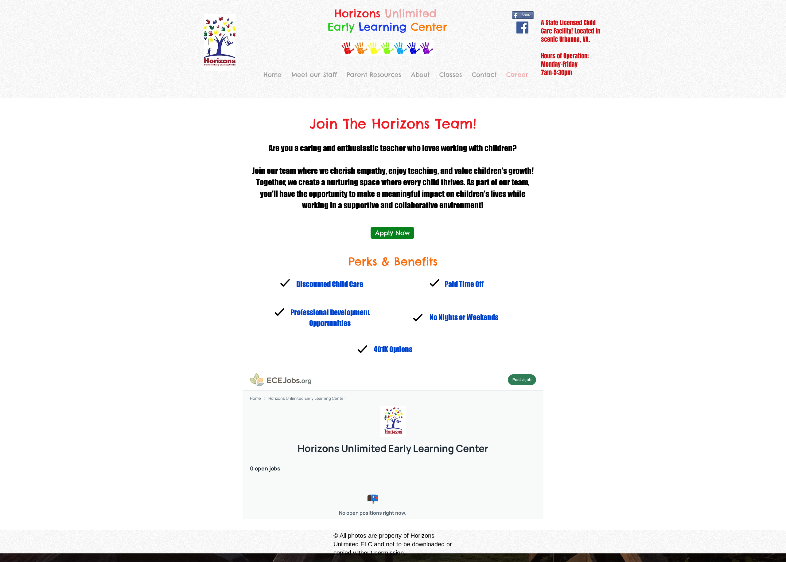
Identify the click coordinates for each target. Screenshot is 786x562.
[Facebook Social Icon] (522, 27)
